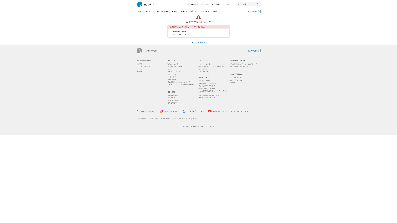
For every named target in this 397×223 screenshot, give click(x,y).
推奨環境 (195, 119)
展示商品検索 (202, 69)
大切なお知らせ (235, 77)
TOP (139, 11)
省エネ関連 (171, 98)
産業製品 (184, 11)
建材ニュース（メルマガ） (238, 66)
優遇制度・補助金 (173, 100)
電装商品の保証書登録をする (207, 95)
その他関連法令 (172, 103)
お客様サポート (218, 11)
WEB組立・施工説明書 (174, 66)
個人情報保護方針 (165, 119)
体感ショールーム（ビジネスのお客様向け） (212, 66)
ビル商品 (175, 11)
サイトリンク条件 (153, 119)
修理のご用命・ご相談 (205, 88)
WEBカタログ (205, 4)
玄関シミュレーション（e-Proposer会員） (181, 84)
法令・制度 (194, 11)
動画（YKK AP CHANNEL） (176, 72)
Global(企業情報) (191, 4)
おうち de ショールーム (206, 72)
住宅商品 (147, 11)
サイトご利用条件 (141, 119)
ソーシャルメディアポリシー (180, 119)
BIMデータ (170, 77)
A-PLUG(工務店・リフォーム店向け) (221, 4)
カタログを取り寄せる (205, 98)
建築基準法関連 (172, 95)
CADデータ (171, 74)
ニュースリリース (235, 80)
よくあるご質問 (203, 81)
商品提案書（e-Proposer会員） (177, 82)
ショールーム (205, 11)
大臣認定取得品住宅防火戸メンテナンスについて (212, 92)
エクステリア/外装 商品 (161, 11)
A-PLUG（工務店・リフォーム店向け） (242, 64)
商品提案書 (171, 79)
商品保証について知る (205, 86)
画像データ (171, 69)
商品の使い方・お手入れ (206, 83)
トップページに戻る (199, 42)
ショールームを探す (205, 64)
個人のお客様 (252, 11)
